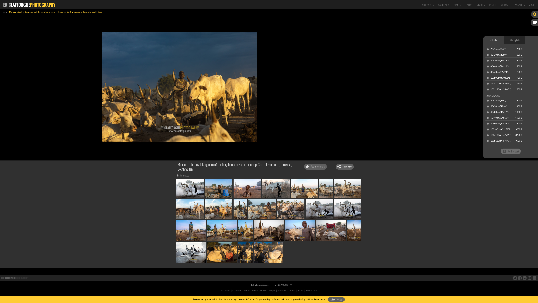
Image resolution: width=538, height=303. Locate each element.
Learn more (319, 299)
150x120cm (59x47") (501, 89)
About (532, 4)
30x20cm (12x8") (499, 55)
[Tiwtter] (515, 278)
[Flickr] (534, 278)
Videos (504, 4)
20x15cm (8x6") (498, 49)
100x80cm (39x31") (500, 78)
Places (457, 4)
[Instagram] (529, 278)
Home (4, 12)
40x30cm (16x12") (500, 60)
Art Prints (428, 4)
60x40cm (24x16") (500, 66)
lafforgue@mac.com (262, 285)
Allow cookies (336, 299)
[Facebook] (520, 278)
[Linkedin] (525, 278)
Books (292, 290)
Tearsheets (518, 4)
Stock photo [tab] (515, 40)
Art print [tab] (493, 40)
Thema (468, 4)
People (493, 4)
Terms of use (311, 290)
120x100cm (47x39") (501, 83)
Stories (481, 4)
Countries (443, 4)
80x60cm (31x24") (500, 72)
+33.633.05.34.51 (284, 285)
